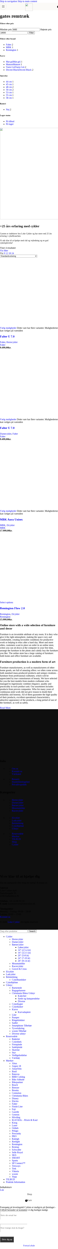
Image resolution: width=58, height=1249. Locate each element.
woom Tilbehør (19, 1031)
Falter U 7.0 (7, 336)
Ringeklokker (18, 1020)
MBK (3, 525)
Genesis (15, 1114)
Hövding (16, 1117)
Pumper (15, 1017)
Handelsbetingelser (21, 782)
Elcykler (11, 525)
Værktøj (16, 1058)
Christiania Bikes (20, 1095)
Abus (14, 1063)
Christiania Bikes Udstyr (23, 993)
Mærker (15, 836)
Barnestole (17, 988)
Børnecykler (17, 805)
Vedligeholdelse (19, 1055)
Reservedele (17, 833)
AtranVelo (17, 1068)
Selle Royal (17, 1152)
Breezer (15, 1087)
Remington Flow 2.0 (12, 608)
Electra (15, 1101)
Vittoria (15, 1171)
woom (15, 1174)
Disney (15, 1098)
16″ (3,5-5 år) (24, 952)
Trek (14, 1168)
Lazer (14, 1125)
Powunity (16, 1133)
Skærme (16, 1050)
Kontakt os (17, 771)
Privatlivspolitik (19, 784)
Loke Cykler (13, 922)
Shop (14, 842)
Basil (14, 1071)
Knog (14, 1122)
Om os (15, 768)
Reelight (16, 1141)
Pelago (15, 1131)
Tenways (16, 1166)
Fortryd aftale (29, 1246)
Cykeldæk (17, 1041)
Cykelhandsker (19, 979)
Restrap (15, 1147)
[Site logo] (29, 10)
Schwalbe (16, 1149)
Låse (14, 1015)
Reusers (15, 779)
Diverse (21, 1001)
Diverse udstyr (19, 1033)
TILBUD (16, 839)
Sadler (15, 1023)
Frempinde (17, 1044)
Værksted (16, 774)
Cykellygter (17, 1004)
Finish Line (17, 1106)
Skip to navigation (9, 1)
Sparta (15, 1160)
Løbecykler (23, 947)
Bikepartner (17, 1082)
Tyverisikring (18, 1028)
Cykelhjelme (18, 826)
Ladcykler (16, 820)
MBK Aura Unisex (11, 519)
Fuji (14, 1109)
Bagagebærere (18, 990)
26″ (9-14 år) (24, 961)
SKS (14, 1155)
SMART (16, 1158)
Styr (14, 1052)
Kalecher (22, 996)
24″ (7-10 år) (24, 958)
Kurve (15, 1009)
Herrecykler (12, 342)
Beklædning (17, 823)
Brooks (15, 1090)
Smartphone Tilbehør (22, 1025)
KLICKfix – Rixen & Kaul (24, 1120)
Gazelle (15, 1112)
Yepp (14, 1176)
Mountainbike (18, 808)
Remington (5, 614)
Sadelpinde (17, 1047)
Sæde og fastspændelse (29, 998)
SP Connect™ (18, 1163)
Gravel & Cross (19, 969)
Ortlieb (15, 1128)
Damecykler (5, 433)
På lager (10, 124)
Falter (2, 342)
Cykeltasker (17, 1006)
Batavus (15, 1074)
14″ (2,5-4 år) (24, 950)
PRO (14, 1136)
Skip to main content (27, 1)
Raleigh (15, 1139)
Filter (31, 33)
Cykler (15, 844)
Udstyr (15, 828)
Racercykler (17, 810)
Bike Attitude (18, 1079)
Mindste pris (6, 29)
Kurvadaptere (24, 1012)
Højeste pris (45, 29)
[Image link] (22, 753)
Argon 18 (16, 1066)
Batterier (16, 1039)
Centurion (16, 1093)
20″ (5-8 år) (23, 955)
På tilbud (10, 121)
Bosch (15, 1085)
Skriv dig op (7, 1239)
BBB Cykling (18, 1077)
